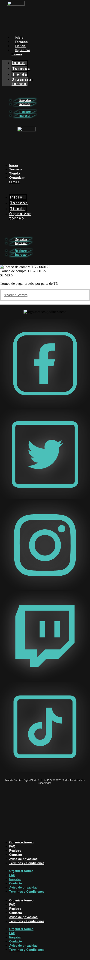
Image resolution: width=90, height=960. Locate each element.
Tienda (20, 46)
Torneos (21, 42)
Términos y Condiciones (26, 863)
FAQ (12, 846)
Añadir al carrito (15, 295)
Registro (25, 100)
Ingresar (24, 104)
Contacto (15, 854)
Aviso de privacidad (23, 859)
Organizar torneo (21, 52)
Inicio (19, 37)
